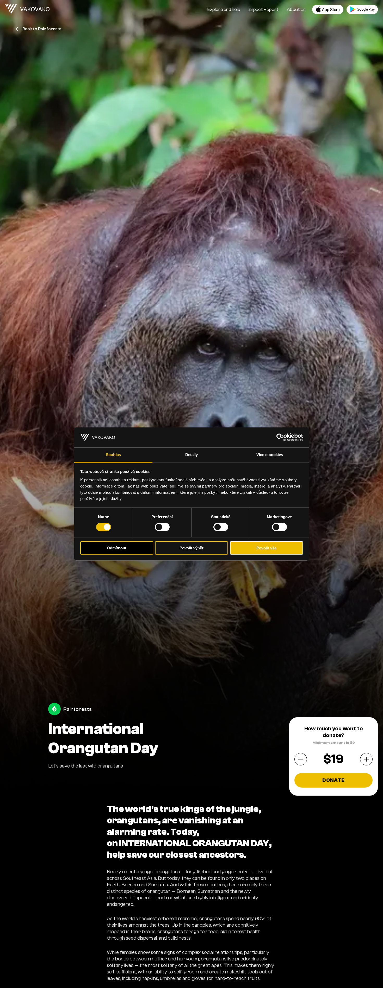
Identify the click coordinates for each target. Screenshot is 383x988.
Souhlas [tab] (113, 454)
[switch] (162, 527)
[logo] (27, 9)
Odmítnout (116, 548)
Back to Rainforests (41, 29)
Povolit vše (266, 548)
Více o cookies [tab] (269, 454)
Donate (333, 780)
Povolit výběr (191, 548)
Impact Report (264, 9)
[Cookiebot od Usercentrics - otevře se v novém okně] (280, 437)
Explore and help (223, 9)
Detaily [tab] (191, 454)
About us (296, 9)
